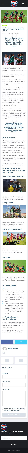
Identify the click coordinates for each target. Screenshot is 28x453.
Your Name (5, 373)
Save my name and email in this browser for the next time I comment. (14, 409)
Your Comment (6, 389)
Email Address (6, 381)
